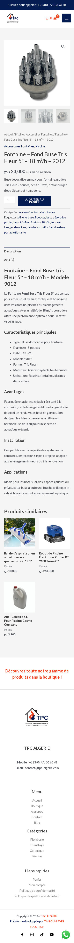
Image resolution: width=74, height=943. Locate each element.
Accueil (8, 134)
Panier (37, 879)
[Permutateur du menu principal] (66, 18)
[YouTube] (52, 934)
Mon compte (37, 885)
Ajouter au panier (34, 201)
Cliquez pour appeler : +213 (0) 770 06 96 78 (37, 5)
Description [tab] (12, 251)
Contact (37, 817)
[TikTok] (42, 934)
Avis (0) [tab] (9, 259)
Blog (37, 822)
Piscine (19, 134)
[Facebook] (22, 934)
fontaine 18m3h (40, 222)
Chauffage (37, 845)
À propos (37, 811)
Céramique (37, 850)
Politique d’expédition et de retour (37, 896)
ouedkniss (34, 227)
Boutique (37, 806)
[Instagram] (32, 934)
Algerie (22, 217)
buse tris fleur (22, 222)
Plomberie (37, 839)
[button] (63, 46)
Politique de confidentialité (37, 890)
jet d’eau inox (18, 227)
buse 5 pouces (36, 217)
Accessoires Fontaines (39, 134)
